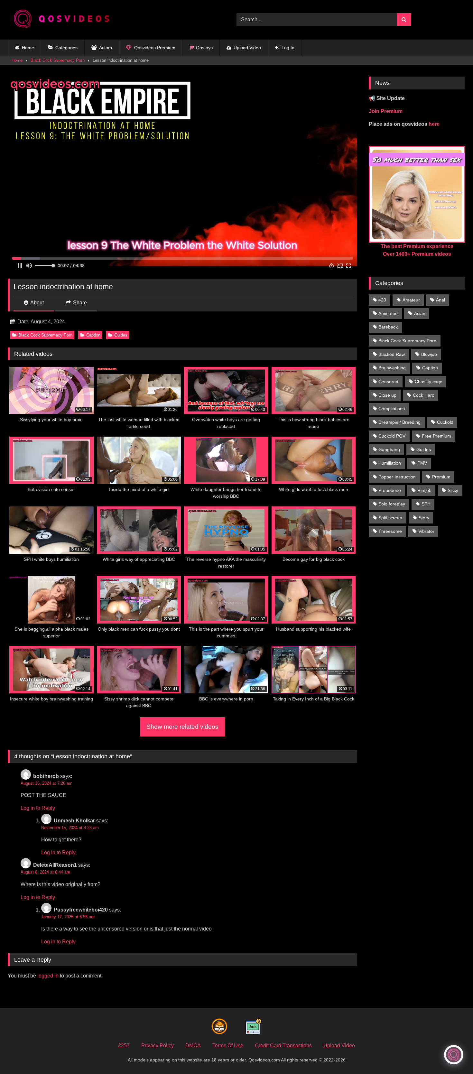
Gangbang (389, 449)
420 (382, 299)
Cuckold (445, 422)
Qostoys (204, 47)
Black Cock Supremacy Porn (58, 60)
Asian (419, 313)
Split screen (390, 517)
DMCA (193, 1045)
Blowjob (429, 354)
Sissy (453, 490)
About (36, 302)
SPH (426, 503)
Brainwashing (392, 367)
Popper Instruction (397, 476)
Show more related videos (182, 726)
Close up (387, 395)
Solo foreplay (391, 503)
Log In (288, 47)
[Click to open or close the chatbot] (453, 1054)
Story (424, 517)
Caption (93, 335)
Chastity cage (428, 381)
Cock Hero (423, 395)
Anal (440, 299)
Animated (388, 313)
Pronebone (389, 490)
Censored (388, 381)
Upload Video (247, 47)
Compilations (391, 408)
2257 (124, 1045)
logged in (48, 975)
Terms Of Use (227, 1045)
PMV (422, 463)
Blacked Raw (391, 354)
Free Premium (436, 436)
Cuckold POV (391, 436)
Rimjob (424, 490)
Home (28, 47)
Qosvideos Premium (154, 47)
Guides (120, 335)
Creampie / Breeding (399, 422)
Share (79, 302)
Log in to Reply (38, 808)
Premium (441, 476)
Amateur (411, 299)
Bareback (388, 326)
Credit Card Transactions (283, 1045)
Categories (66, 47)
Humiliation (389, 463)
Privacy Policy (157, 1045)
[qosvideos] (64, 19)
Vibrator (426, 531)
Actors (105, 47)
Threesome (390, 531)
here (434, 124)
